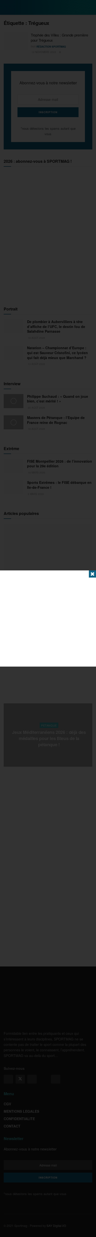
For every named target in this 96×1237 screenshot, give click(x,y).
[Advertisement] (48, 618)
